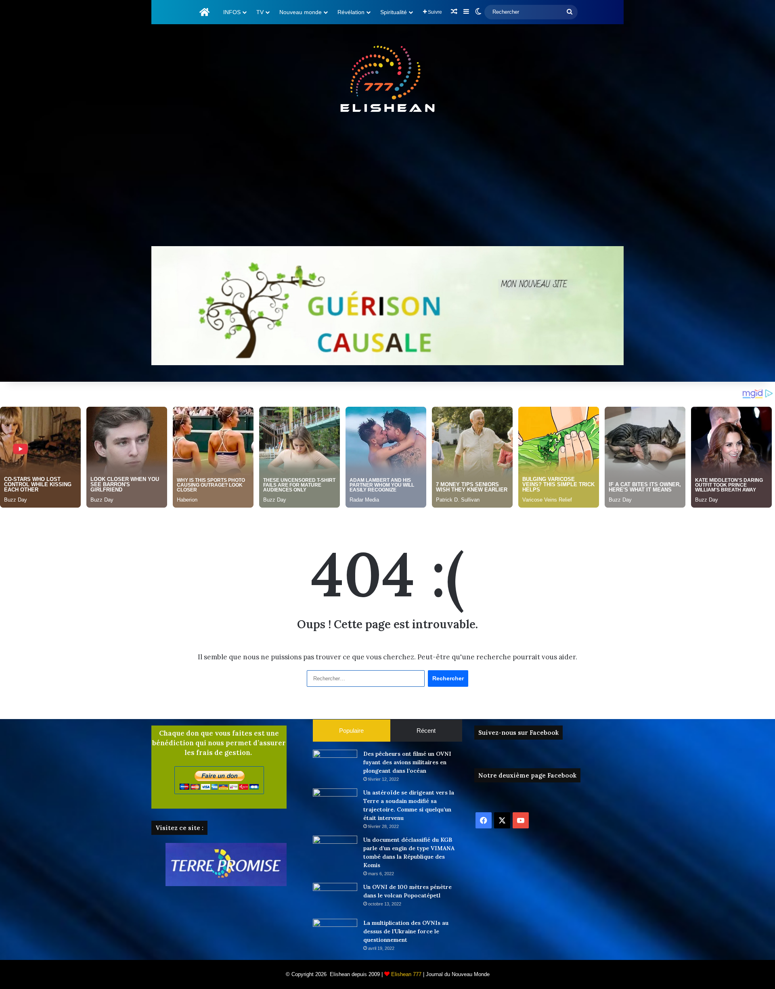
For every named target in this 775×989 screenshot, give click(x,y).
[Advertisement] (387, 181)
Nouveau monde (300, 12)
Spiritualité (393, 12)
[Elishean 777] (387, 80)
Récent (426, 730)
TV (260, 12)
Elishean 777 (406, 974)
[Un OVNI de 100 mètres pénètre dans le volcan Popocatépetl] (335, 898)
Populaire (351, 730)
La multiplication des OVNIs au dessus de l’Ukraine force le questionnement (405, 931)
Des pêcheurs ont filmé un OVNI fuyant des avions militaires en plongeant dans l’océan (407, 762)
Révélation (350, 12)
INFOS (232, 12)
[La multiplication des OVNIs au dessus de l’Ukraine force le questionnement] (335, 934)
